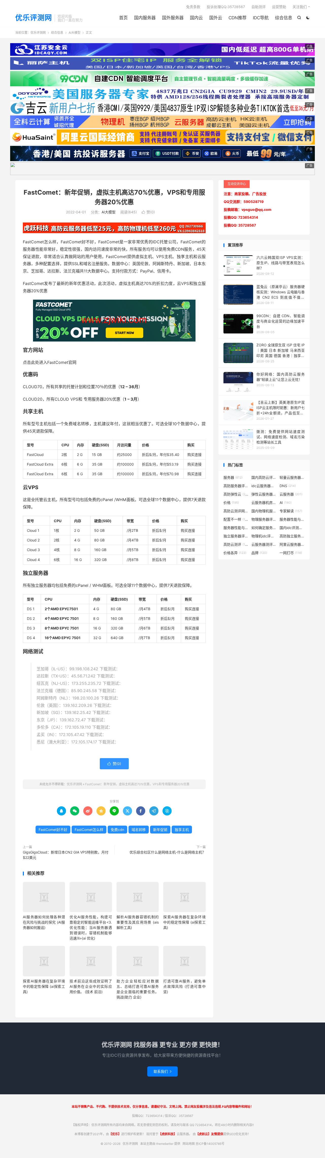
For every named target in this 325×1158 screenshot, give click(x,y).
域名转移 (139, 829)
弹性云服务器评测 (264, 494)
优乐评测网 (33, 18)
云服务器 (291, 494)
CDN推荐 (238, 17)
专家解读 (291, 511)
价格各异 (234, 553)
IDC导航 (261, 17)
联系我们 (162, 1071)
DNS (288, 486)
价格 (231, 502)
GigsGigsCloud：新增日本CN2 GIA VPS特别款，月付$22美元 (65, 855)
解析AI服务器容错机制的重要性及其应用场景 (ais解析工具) (138, 922)
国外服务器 (173, 17)
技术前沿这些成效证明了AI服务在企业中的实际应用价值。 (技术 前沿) (91, 986)
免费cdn (117, 829)
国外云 (215, 17)
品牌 (259, 553)
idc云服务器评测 (264, 486)
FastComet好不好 (53, 829)
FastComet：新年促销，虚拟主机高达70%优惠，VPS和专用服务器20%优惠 (137, 784)
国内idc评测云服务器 (292, 527)
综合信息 (283, 17)
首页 (123, 17)
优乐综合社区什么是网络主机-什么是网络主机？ (167, 852)
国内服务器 (145, 17)
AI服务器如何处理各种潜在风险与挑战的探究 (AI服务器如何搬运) (44, 922)
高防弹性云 (236, 494)
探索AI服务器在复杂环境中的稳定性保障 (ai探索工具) (184, 922)
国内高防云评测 (264, 477)
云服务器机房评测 (264, 502)
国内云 (196, 17)
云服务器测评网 (264, 544)
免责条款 (193, 7)
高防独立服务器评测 (292, 536)
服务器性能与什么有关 (236, 527)
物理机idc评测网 (264, 536)
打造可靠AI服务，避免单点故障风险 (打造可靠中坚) (184, 986)
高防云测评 (236, 544)
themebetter (164, 1144)
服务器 (232, 477)
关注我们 (299, 7)
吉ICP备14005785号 (210, 1144)
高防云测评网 (236, 511)
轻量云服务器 (292, 477)
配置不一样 (236, 519)
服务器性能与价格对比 (292, 519)
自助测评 (258, 7)
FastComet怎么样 (89, 829)
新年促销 (160, 829)
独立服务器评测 (236, 536)
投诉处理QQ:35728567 (226, 7)
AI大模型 (74, 33)
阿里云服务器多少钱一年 (292, 544)
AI (285, 502)
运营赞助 (279, 7)
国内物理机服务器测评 (264, 511)
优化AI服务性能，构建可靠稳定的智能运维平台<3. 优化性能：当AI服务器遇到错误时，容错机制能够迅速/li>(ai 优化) (91, 927)
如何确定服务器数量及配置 (264, 527)
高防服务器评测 (236, 486)
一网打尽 (291, 553)
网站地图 (189, 1144)
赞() (148, 212)
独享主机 (182, 829)
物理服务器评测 (264, 519)
